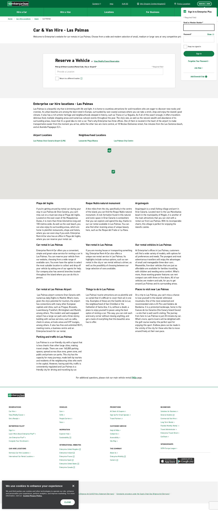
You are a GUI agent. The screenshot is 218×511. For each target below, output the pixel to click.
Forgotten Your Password (198, 61)
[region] (40, 495)
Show (209, 34)
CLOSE (67, 502)
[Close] (73, 485)
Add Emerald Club (198, 76)
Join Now (197, 68)
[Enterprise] (18, 4)
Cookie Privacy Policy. (32, 496)
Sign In (199, 53)
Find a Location (183, 3)
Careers (97, 4)
